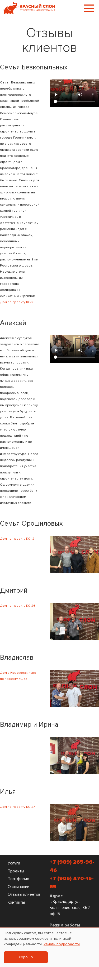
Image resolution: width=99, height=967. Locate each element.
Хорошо (25, 957)
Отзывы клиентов (24, 894)
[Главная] (29, 8)
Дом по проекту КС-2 (16, 302)
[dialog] (49, 947)
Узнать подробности (62, 944)
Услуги (14, 863)
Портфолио (18, 878)
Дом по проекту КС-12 (17, 538)
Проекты (16, 871)
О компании (18, 886)
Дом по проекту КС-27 (17, 807)
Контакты (16, 902)
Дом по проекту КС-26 (17, 606)
